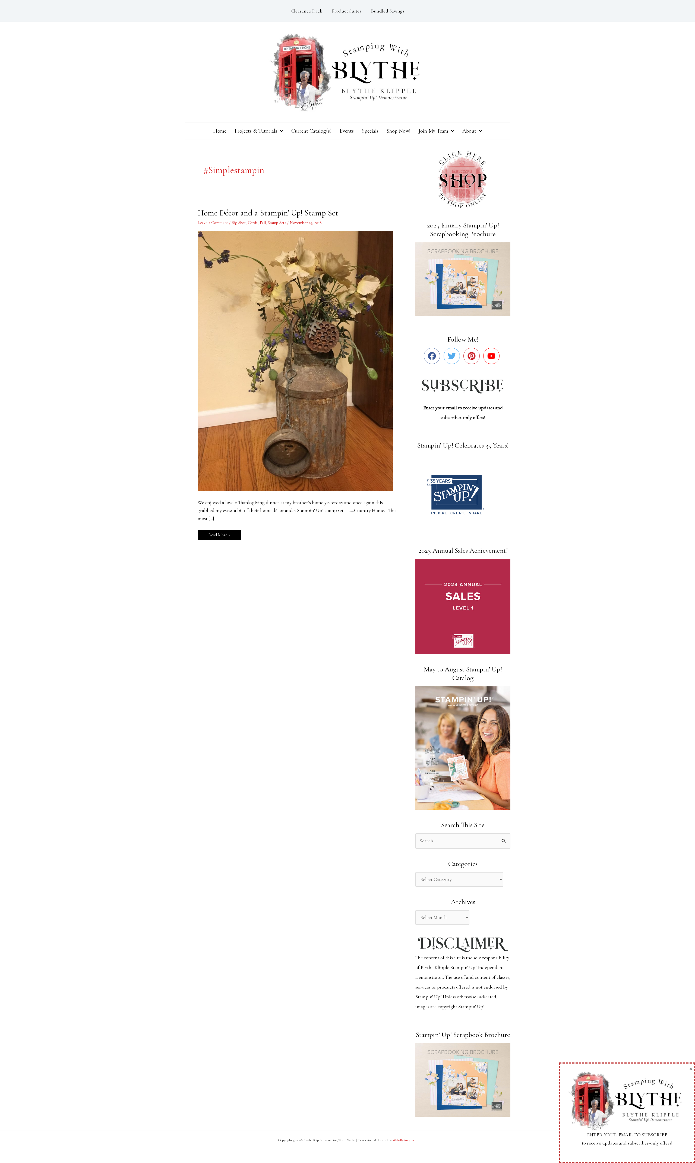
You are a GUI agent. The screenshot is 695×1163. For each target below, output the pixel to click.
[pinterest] (472, 356)
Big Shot (239, 222)
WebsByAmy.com (404, 1140)
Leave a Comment (213, 222)
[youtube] (492, 356)
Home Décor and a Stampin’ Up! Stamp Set (268, 213)
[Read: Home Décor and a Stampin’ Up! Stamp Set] (299, 360)
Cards (253, 222)
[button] (280, 131)
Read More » (219, 533)
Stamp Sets (277, 222)
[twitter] (453, 356)
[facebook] (433, 356)
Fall (263, 222)
